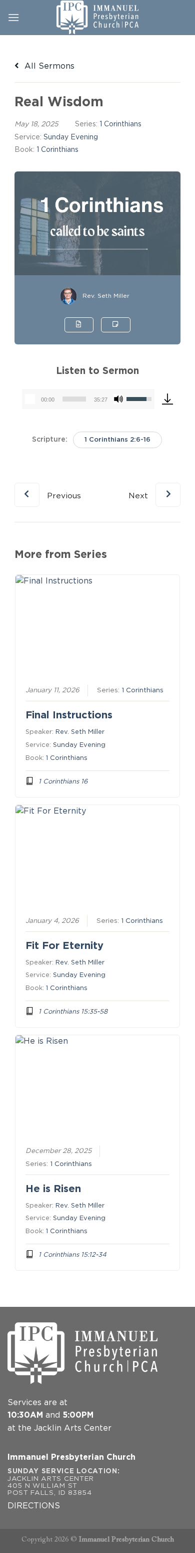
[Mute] (119, 399)
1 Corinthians (121, 124)
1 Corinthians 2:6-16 (117, 440)
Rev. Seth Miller (106, 296)
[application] (88, 399)
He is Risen (53, 1189)
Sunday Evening (71, 137)
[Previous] (47, 486)
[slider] (74, 399)
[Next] (154, 486)
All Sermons (48, 66)
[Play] (30, 399)
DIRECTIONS (34, 1506)
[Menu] (14, 17)
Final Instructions (69, 715)
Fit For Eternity (65, 945)
